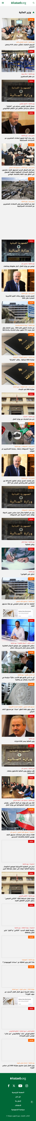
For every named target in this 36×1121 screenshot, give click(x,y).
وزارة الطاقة (25, 928)
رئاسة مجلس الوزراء (22, 1063)
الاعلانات (18, 1105)
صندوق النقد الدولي (14, 167)
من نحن (18, 1096)
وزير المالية (31, 42)
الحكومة (15, 357)
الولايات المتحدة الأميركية (15, 707)
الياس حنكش (31, 643)
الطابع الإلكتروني (13, 1031)
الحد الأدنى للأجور (29, 675)
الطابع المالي (30, 1031)
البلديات (25, 416)
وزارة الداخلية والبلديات (21, 325)
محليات (31, 51)
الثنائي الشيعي (23, 896)
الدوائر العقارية (22, 643)
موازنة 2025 (31, 989)
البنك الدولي (16, 800)
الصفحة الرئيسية (18, 1092)
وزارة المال (24, 542)
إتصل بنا (18, 1101)
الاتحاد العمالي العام (21, 42)
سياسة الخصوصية (18, 1109)
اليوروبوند (24, 960)
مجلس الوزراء (23, 989)
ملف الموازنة (24, 387)
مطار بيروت (24, 74)
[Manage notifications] (31, 1101)
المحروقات (24, 446)
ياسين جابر (31, 135)
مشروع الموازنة (23, 357)
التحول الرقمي (23, 104)
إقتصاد (31, 19)
